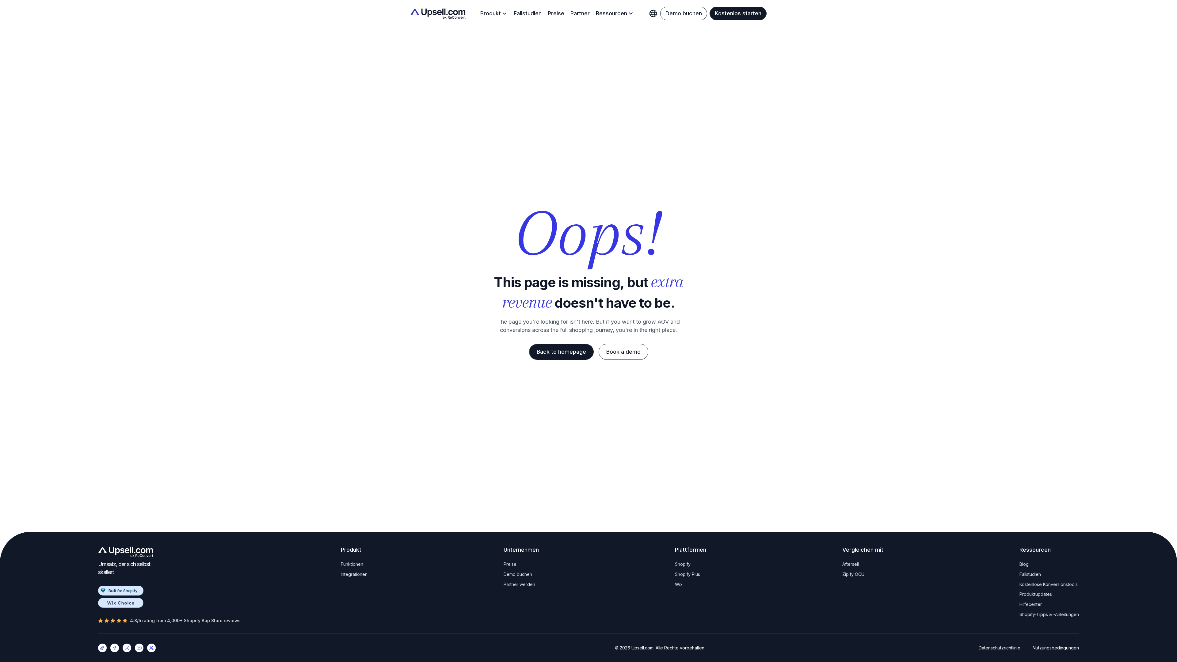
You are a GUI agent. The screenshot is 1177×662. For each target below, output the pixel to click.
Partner (580, 13)
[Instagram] (127, 648)
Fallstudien (528, 13)
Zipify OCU (853, 574)
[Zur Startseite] (438, 13)
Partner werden (519, 584)
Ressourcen (611, 13)
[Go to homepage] (125, 551)
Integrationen (354, 574)
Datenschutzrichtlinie (999, 647)
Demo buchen (518, 574)
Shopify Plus (687, 574)
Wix (679, 584)
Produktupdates (1035, 594)
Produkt (490, 13)
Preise (556, 13)
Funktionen (352, 564)
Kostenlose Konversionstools (1048, 584)
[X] (151, 648)
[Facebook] (114, 648)
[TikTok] (102, 648)
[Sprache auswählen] (653, 13)
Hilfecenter (1030, 604)
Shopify (683, 564)
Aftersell (850, 564)
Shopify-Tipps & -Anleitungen (1049, 614)
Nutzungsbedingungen (1056, 647)
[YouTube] (139, 648)
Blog (1024, 564)
